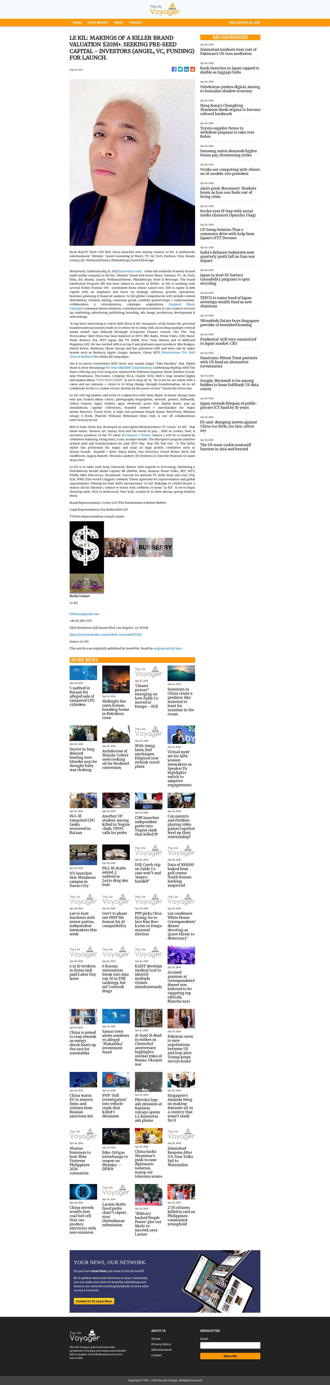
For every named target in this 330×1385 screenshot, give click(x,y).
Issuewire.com (130, 271)
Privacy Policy (161, 1344)
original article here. (168, 648)
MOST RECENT (98, 22)
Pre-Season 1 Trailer (136, 435)
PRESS (118, 22)
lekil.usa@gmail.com (84, 614)
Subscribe (230, 1356)
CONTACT (136, 22)
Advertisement (161, 1349)
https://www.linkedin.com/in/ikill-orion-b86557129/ (106, 634)
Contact (156, 1355)
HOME (77, 22)
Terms (156, 1338)
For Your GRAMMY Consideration (129, 367)
